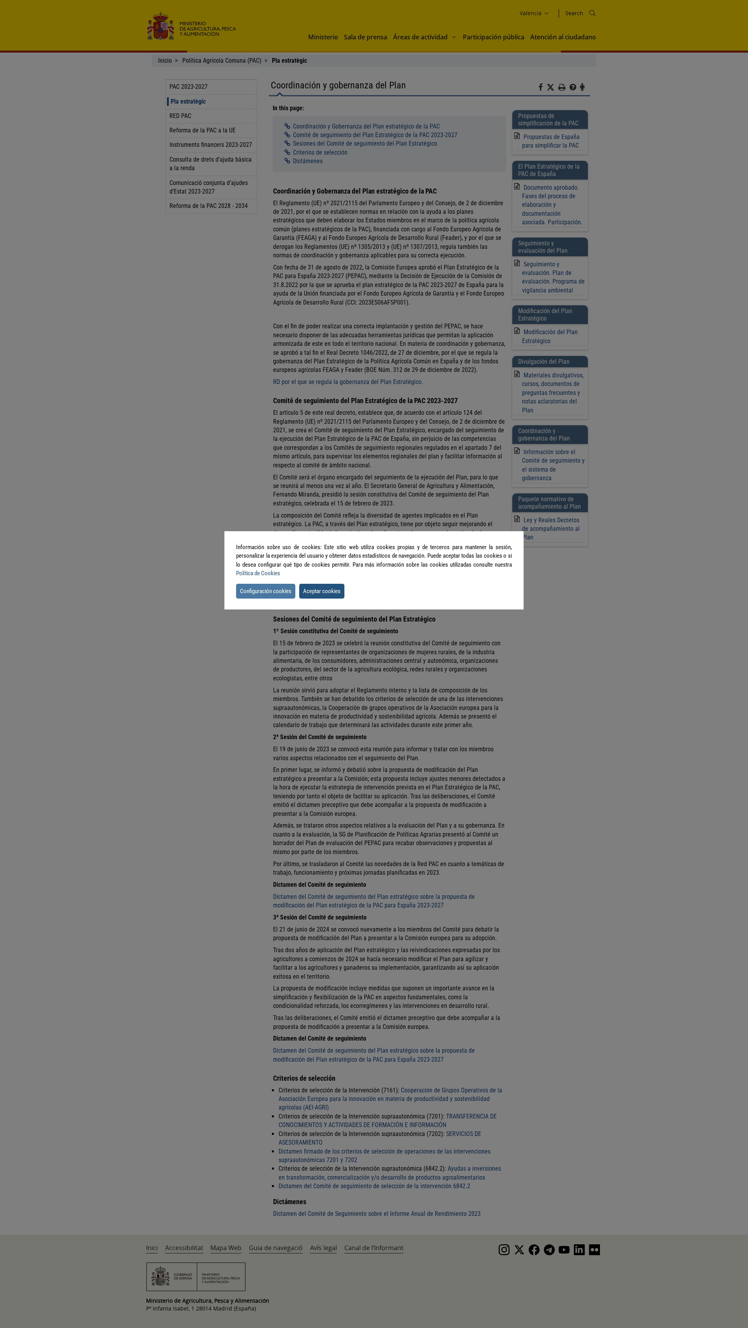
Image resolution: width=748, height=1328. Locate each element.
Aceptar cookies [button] (321, 591)
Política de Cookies (258, 573)
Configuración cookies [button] (265, 591)
